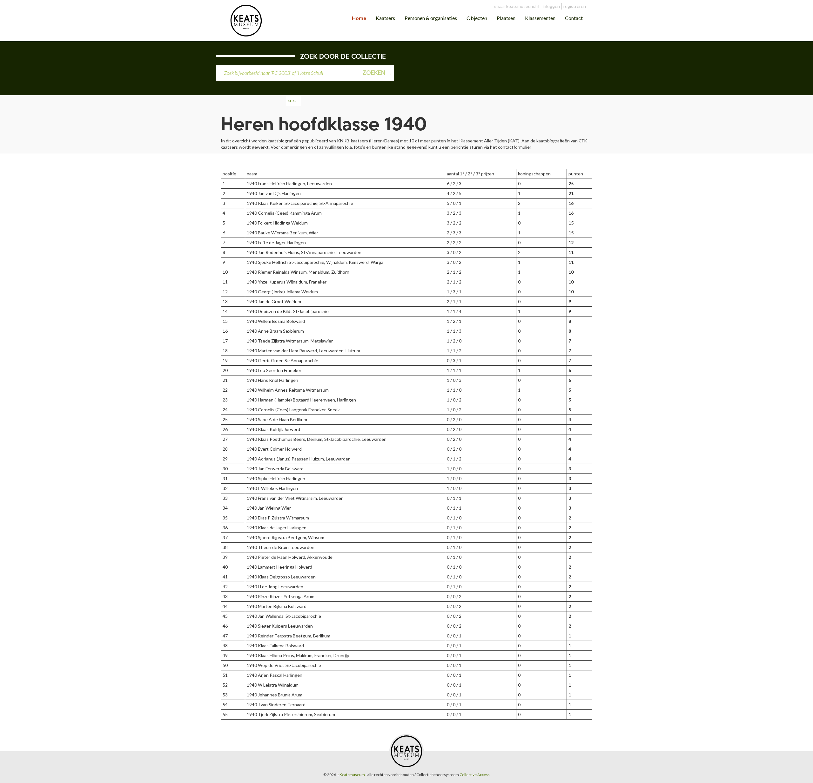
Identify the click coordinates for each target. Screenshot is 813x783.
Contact (574, 18)
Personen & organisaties (431, 18)
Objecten (477, 18)
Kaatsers (385, 18)
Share (293, 101)
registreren (574, 6)
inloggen (551, 6)
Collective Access (475, 774)
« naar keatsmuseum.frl (516, 6)
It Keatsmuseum (351, 774)
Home (359, 18)
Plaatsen (506, 18)
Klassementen (540, 18)
